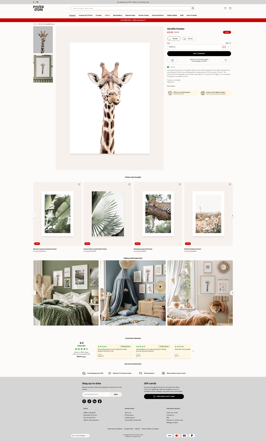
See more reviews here (133, 364)
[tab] (225, 8)
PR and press (129, 415)
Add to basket (199, 53)
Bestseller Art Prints (90, 415)
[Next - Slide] (232, 215)
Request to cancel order (174, 420)
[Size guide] (172, 60)
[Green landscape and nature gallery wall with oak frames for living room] (66, 293)
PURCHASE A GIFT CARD (166, 396)
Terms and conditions (115, 429)
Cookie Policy (128, 429)
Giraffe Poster (50, 24)
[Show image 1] (43, 39)
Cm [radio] (227, 43)
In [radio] (230, 43)
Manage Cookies (172, 422)
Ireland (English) (80, 436)
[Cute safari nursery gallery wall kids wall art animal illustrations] (133, 293)
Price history (171, 86)
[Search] (193, 8)
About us (128, 413)
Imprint (137, 429)
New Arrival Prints (89, 417)
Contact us (170, 415)
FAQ (167, 417)
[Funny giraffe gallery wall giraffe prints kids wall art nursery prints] (200, 293)
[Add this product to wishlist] (225, 60)
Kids (41, 24)
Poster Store (137, 435)
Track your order (172, 413)
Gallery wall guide (89, 413)
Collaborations (130, 417)
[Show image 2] (43, 68)
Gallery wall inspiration (91, 420)
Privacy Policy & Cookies (150, 429)
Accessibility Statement (133, 420)
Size (168, 43)
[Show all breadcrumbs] (35, 24)
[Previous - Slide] (33, 215)
